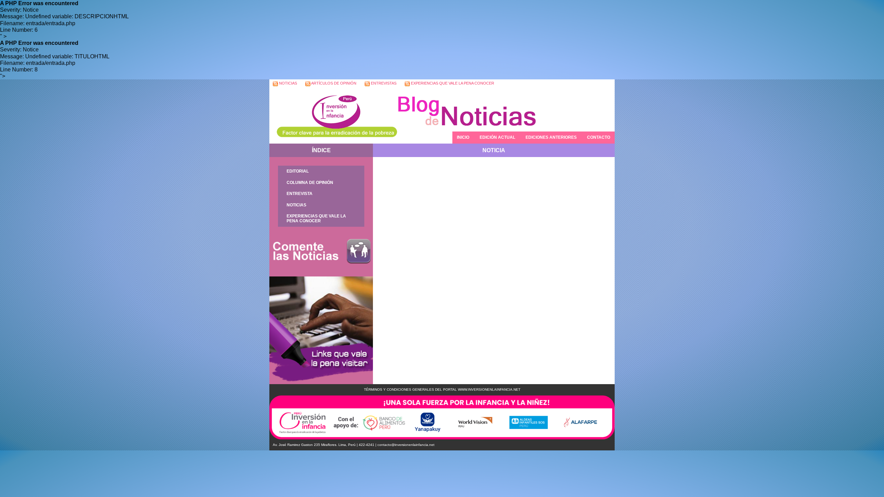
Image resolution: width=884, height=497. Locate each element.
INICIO (463, 137)
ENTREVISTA (300, 193)
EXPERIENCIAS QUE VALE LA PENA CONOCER (452, 83)
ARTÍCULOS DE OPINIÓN (333, 83)
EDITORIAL (298, 171)
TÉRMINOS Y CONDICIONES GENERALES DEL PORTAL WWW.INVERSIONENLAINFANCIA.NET (442, 389)
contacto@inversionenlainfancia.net (405, 445)
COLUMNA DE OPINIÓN (310, 182)
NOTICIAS (287, 83)
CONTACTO (598, 137)
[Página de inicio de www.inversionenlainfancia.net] (333, 116)
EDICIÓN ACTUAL (497, 137)
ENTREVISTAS (383, 83)
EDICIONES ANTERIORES (551, 137)
